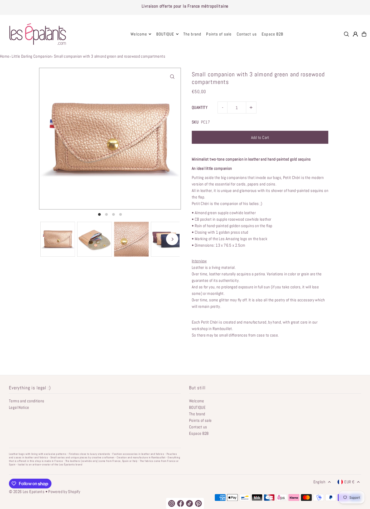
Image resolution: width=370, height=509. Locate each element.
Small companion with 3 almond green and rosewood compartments (109, 56)
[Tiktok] (189, 503)
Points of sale (200, 420)
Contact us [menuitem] (247, 34)
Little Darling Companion (31, 56)
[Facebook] (180, 503)
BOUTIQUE (197, 407)
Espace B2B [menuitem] (272, 34)
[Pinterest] (198, 503)
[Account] (355, 34)
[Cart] (364, 34)
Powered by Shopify (64, 491)
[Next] (172, 239)
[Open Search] (346, 34)
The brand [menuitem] (192, 34)
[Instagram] (171, 503)
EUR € (349, 481)
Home (4, 56)
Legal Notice (19, 407)
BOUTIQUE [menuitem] (165, 34)
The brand (197, 413)
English (319, 481)
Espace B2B (199, 433)
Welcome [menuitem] (139, 34)
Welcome (196, 400)
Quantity (199, 107)
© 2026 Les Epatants (26, 491)
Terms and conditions (26, 400)
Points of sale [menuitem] (219, 34)
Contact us (198, 426)
